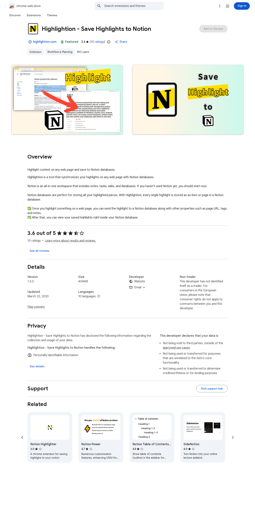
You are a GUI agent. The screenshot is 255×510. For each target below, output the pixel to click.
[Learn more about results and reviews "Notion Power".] (90, 448)
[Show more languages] (99, 296)
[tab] (15, 15)
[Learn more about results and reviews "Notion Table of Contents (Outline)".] (141, 448)
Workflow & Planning (59, 52)
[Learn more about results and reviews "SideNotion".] (193, 448)
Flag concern (36, 307)
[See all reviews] (39, 250)
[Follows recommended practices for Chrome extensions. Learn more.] (62, 41)
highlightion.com (45, 42)
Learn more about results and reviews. (70, 241)
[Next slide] (233, 437)
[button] (227, 6)
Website (139, 281)
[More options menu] (219, 6)
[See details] (37, 366)
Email (137, 287)
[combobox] (134, 6)
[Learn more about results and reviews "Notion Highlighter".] (40, 448)
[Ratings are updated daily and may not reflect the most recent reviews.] (108, 42)
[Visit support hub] (212, 388)
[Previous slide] (22, 437)
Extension (35, 52)
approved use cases (176, 348)
